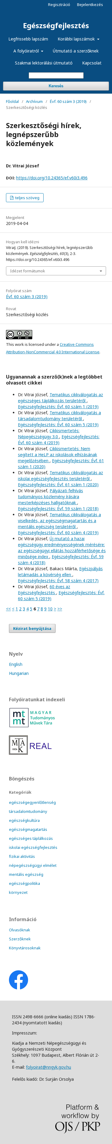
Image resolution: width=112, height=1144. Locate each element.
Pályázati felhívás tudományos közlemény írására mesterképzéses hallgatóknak (50, 496)
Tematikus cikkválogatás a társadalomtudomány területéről (59, 415)
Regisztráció (59, 4)
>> (59, 609)
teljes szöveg (26, 197)
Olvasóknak (19, 930)
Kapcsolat (92, 63)
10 (50, 609)
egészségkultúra (24, 820)
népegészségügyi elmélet (32, 865)
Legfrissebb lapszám (28, 39)
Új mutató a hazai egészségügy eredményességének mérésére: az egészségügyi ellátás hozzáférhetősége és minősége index (62, 547)
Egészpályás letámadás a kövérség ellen (60, 571)
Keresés (56, 86)
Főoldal (12, 101)
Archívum (34, 101)
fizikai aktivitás (22, 856)
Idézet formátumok (27, 271)
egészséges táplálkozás (31, 838)
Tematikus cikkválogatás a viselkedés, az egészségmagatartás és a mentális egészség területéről (59, 520)
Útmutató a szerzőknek (76, 51)
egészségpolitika (24, 883)
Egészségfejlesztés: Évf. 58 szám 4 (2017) (58, 580)
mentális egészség (26, 874)
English (15, 664)
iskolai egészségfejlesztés (33, 847)
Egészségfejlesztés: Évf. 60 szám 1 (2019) (58, 406)
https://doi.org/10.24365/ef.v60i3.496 (52, 178)
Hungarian (19, 673)
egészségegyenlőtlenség (32, 802)
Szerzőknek (20, 939)
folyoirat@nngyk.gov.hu (48, 1067)
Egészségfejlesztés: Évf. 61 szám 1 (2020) (58, 484)
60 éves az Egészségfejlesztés (44, 589)
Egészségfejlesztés (56, 25)
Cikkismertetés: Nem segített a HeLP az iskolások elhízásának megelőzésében (57, 454)
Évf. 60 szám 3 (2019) (68, 101)
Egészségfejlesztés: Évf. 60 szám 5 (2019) (58, 424)
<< (8, 609)
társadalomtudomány (28, 811)
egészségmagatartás (28, 829)
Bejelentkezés (90, 4)
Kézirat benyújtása (32, 628)
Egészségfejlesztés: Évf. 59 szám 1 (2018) (58, 508)
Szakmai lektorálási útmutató (44, 63)
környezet (18, 892)
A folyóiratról (26, 51)
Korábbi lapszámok (77, 39)
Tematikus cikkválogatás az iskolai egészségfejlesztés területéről (60, 475)
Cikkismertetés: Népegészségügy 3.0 (48, 433)
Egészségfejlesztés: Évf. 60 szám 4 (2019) (58, 439)
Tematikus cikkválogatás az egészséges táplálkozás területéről (60, 397)
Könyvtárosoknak (25, 948)
